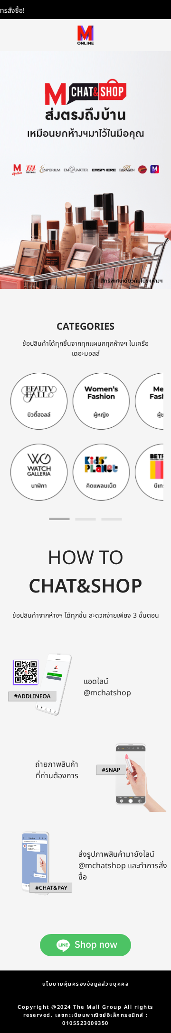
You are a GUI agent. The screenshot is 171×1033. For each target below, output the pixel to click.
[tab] (59, 519)
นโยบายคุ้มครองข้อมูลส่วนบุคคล (85, 984)
